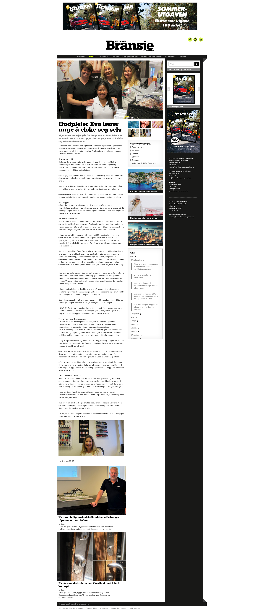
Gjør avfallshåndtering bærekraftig (142, 276)
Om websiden (91, 608)
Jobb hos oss (134, 608)
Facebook (135, 150)
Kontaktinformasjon (118, 608)
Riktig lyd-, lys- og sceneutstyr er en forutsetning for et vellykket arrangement (146, 266)
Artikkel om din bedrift (151, 56)
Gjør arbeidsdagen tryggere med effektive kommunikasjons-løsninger (146, 307)
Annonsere (104, 608)
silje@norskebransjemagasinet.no (180, 178)
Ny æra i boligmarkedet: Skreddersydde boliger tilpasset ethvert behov (146, 285)
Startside (81, 56)
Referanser (170, 56)
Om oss (115, 56)
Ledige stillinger (129, 56)
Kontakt (182, 56)
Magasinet (103, 56)
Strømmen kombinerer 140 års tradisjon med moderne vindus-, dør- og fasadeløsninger (146, 296)
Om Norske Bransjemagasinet (71, 608)
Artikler (92, 56)
